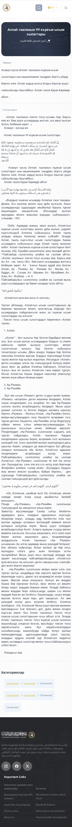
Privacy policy (11, 811)
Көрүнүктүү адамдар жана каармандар (18, 787)
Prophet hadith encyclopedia (51, 817)
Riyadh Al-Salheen (45, 805)
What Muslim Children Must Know (50, 796)
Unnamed (12, 683)
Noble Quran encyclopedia (50, 811)
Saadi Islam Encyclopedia (17, 805)
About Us (9, 817)
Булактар (41, 788)
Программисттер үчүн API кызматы (18, 796)
